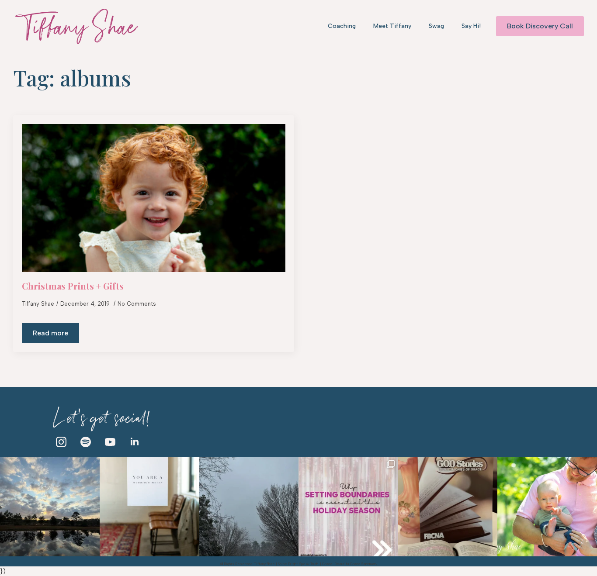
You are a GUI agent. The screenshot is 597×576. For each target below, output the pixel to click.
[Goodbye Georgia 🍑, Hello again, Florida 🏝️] (50, 506)
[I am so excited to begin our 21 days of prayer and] (448, 506)
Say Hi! (471, 26)
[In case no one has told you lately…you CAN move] (149, 506)
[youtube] (110, 442)
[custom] (85, 442)
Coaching (342, 26)
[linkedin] (134, 442)
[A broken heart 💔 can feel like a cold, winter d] (248, 506)
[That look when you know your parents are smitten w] (547, 506)
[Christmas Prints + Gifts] (153, 198)
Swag (436, 26)
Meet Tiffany (392, 26)
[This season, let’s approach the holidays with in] (348, 506)
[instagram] (61, 442)
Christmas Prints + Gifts (73, 286)
